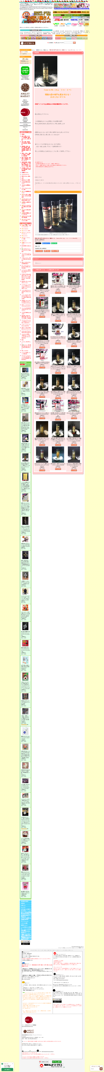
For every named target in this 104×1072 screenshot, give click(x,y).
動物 (22, 339)
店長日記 (23, 903)
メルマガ (74, 25)
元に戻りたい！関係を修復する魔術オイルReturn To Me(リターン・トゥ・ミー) (74, 465)
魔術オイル (46, 50)
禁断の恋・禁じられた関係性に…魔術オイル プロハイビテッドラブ (58, 287)
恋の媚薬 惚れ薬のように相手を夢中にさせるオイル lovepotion (58, 414)
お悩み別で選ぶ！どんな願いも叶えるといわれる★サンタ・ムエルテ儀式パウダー (25, 446)
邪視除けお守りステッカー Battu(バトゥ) (25, 702)
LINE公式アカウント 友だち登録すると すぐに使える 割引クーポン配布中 (25, 77)
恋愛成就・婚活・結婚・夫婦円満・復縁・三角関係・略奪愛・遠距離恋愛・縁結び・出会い (26, 149)
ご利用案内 (56, 25)
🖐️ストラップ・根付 (26, 230)
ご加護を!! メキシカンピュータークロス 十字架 (25, 582)
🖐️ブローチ (24, 240)
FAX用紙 (80, 25)
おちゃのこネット (80, 946)
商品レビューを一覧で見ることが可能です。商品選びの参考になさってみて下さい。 (34, 27)
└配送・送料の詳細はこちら (28, 990)
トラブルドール (30, 33)
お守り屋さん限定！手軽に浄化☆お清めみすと (25, 666)
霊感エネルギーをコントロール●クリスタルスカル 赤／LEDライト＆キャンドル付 (25, 875)
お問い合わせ (86, 25)
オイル (34, 33)
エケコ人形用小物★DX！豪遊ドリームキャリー (25, 840)
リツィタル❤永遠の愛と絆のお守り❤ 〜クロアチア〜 (26, 309)
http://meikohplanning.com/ (27, 1026)
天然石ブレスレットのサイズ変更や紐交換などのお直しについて (26, 938)
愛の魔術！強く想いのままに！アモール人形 (25, 893)
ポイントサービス (24, 921)
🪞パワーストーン (25, 174)
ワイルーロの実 (74, 32)
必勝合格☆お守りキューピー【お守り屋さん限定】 (25, 545)
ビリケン (62, 33)
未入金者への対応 (24, 915)
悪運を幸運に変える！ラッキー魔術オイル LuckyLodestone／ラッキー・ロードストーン (42, 342)
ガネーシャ (34, 32)
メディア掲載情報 (24, 919)
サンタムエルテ (67, 33)
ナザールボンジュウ (27, 32)
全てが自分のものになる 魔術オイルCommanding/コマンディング (58, 338)
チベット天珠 (85, 32)
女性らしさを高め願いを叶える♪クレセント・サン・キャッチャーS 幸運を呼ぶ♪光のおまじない (25, 529)
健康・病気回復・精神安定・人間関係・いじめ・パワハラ (26, 159)
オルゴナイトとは (24, 939)
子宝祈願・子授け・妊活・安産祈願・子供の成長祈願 (26, 169)
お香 (22, 178)
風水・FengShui (25, 350)
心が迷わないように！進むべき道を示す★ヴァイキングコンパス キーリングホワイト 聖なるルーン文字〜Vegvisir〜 (25, 821)
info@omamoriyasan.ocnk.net (62, 979)
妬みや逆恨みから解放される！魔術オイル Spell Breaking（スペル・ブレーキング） (58, 393)
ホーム (33, 50)
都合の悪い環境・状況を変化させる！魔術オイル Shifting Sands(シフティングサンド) (58, 439)
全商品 (23, 134)
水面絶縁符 (45, 33)
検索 (101, 1068)
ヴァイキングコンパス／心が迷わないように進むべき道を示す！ (26, 321)
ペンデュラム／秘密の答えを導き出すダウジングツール (26, 271)
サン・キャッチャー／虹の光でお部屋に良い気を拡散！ (26, 267)
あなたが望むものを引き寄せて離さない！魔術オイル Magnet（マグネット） (25, 465)
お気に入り (23, 905)
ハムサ (72, 33)
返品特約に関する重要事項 (40, 248)
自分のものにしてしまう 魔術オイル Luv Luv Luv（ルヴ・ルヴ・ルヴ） (42, 465)
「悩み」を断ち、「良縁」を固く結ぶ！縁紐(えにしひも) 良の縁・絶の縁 (25, 718)
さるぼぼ (53, 33)
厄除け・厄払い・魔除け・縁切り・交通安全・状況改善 (26, 154)
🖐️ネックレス (24, 235)
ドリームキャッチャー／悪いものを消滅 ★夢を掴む (26, 255)
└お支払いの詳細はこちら (27, 960)
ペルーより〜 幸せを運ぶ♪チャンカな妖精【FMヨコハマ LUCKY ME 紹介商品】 (25, 615)
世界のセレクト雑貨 (26, 179)
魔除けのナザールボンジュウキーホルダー (25, 738)
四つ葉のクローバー (78, 33)
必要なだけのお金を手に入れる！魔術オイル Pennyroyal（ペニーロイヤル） (74, 393)
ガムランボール (39, 32)
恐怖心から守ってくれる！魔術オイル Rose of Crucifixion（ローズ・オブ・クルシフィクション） (58, 367)
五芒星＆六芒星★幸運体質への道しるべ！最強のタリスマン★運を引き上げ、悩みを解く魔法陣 (26, 277)
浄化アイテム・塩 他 (26, 176)
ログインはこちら (25, 63)
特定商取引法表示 (24, 901)
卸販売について (24, 925)
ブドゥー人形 (53, 32)
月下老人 (49, 33)
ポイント (68, 25)
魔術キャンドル (39, 33)
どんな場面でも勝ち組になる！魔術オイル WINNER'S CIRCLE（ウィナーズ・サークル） (74, 439)
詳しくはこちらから (26, 979)
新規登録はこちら (25, 61)
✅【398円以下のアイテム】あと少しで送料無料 (26, 250)
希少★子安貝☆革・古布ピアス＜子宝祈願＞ (25, 375)
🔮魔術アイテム (25, 172)
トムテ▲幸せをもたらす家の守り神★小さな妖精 (26, 291)
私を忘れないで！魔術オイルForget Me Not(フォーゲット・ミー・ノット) (74, 367)
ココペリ (25, 33)
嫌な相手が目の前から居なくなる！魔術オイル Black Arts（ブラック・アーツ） (42, 439)
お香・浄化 (58, 33)
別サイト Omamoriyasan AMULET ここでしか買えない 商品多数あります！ (25, 103)
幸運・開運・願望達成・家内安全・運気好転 (26, 143)
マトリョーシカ (59, 32)
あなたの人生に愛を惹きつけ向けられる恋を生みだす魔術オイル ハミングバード (42, 311)
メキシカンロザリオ (46, 32)
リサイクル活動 (24, 923)
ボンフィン (68, 32)
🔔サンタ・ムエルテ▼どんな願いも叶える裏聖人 (26, 206)
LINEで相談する (7, 1069)
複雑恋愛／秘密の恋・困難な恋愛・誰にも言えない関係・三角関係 (26, 317)
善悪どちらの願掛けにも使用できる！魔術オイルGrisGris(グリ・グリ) (58, 315)
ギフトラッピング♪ (25, 913)
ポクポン (64, 32)
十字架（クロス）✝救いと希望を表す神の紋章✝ (26, 259)
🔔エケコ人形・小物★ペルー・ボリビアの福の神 (26, 196)
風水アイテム (80, 32)
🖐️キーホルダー (25, 228)
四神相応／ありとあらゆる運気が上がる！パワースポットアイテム (26, 302)
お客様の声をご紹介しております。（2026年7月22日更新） (26, 918)
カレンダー (23, 907)
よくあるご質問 (62, 25)
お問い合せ (57, 42)
